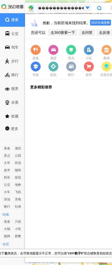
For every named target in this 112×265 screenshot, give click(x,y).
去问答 (87, 32)
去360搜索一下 (63, 32)
